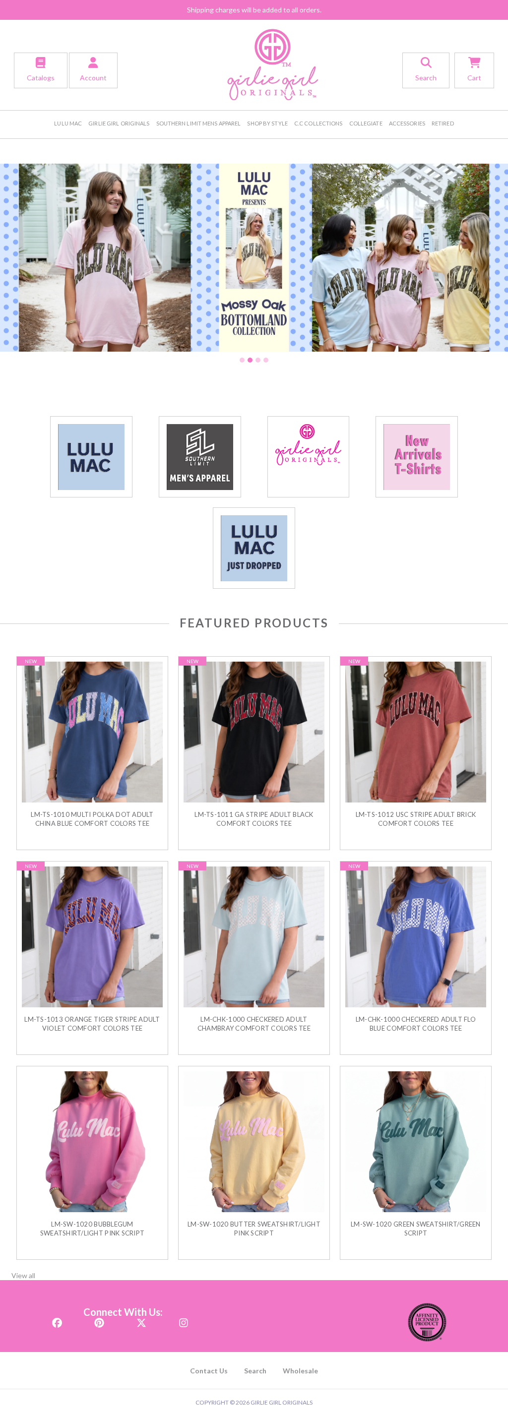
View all (23, 1275)
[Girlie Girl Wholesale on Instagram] (183, 1319)
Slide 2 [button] (250, 360)
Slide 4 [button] (265, 360)
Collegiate (365, 123)
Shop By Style (267, 123)
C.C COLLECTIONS (318, 123)
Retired (443, 123)
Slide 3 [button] (257, 360)
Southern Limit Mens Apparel (198, 123)
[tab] (242, 360)
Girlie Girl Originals (118, 123)
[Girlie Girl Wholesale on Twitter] (141, 1319)
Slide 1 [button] (242, 360)
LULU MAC (68, 123)
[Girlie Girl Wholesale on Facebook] (57, 1319)
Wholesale (300, 1370)
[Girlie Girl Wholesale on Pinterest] (99, 1319)
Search (255, 1370)
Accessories (407, 123)
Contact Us (209, 1370)
